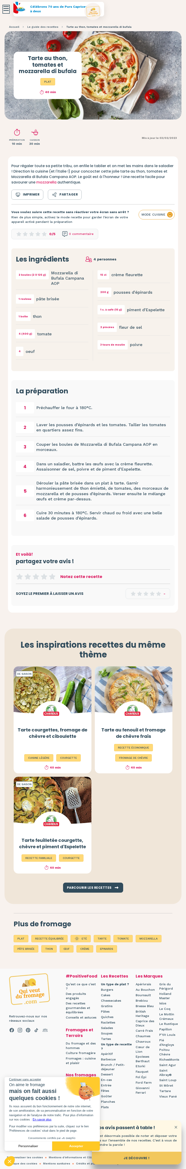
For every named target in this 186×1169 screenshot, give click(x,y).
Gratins (107, 1006)
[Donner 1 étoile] (19, 576)
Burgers (107, 989)
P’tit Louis (167, 1035)
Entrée (106, 1085)
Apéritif (107, 1054)
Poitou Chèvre (164, 1052)
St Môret (166, 1085)
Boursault (143, 995)
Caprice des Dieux (145, 1023)
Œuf (67, 948)
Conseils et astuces (81, 1017)
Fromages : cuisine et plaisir (81, 1061)
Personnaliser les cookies (25, 1157)
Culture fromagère (80, 1053)
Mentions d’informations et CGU (71, 1157)
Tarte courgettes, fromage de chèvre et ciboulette (52, 733)
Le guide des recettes (42, 26)
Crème (84, 948)
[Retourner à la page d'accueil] (93, 11)
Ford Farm (144, 1082)
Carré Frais (144, 1030)
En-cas (106, 1080)
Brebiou (142, 1000)
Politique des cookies (22, 1163)
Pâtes (105, 1011)
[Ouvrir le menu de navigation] (6, 9)
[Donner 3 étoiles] (35, 576)
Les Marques (149, 976)
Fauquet (142, 1071)
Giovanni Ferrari (142, 1090)
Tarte (102, 938)
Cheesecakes (111, 1000)
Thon (49, 948)
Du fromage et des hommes (81, 1046)
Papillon (165, 1029)
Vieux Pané (168, 1096)
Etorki (140, 1066)
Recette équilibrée (49, 938)
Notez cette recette (81, 576)
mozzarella (46, 182)
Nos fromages (81, 1075)
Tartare (165, 1091)
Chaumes (143, 1036)
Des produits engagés (76, 996)
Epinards (106, 948)
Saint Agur (167, 1065)
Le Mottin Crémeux (166, 1016)
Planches (108, 1101)
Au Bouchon (145, 989)
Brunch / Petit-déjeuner (113, 1067)
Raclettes (108, 1022)
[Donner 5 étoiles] (52, 576)
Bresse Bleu (145, 1006)
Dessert (107, 1074)
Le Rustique (168, 1024)
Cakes (105, 995)
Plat (47, 81)
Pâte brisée (25, 948)
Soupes (107, 1033)
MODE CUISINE (153, 214)
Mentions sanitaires (56, 1163)
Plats (105, 1107)
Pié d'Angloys (166, 1042)
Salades (107, 1028)
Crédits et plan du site (91, 1163)
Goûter (106, 1096)
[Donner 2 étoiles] (27, 576)
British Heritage (142, 1014)
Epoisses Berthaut (142, 1059)
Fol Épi (141, 1077)
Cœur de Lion (142, 1049)
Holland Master (165, 996)
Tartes (106, 1039)
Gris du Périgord (166, 986)
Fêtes (105, 1091)
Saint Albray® (165, 1073)
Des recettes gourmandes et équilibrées (78, 1007)
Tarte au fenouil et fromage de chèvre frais (133, 733)
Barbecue (108, 1059)
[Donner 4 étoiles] (44, 576)
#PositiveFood (81, 976)
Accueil (14, 26)
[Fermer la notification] (176, 1127)
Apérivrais (143, 984)
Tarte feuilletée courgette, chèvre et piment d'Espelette (52, 843)
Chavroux (143, 1041)
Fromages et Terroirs (79, 1032)
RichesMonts (169, 1059)
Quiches (107, 1017)
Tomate (123, 938)
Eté (84, 938)
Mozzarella (149, 938)
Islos (162, 1003)
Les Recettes (114, 976)
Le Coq (164, 1009)
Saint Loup (167, 1080)
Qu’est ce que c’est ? (81, 986)
